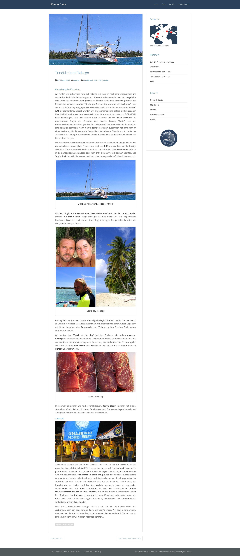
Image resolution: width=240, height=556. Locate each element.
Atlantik (153, 110)
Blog (156, 4)
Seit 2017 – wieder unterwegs (162, 62)
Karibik (105, 80)
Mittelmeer (154, 105)
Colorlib (171, 552)
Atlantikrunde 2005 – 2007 (160, 71)
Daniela (76, 80)
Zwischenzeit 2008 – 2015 (160, 76)
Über (164, 4)
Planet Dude (58, 4)
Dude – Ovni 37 (183, 4)
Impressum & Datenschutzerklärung (65, 552)
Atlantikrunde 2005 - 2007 (92, 80)
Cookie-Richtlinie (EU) (92, 552)
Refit (152, 81)
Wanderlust (154, 67)
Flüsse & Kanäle (156, 100)
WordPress (187, 552)
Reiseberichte (68, 524)
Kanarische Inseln (157, 114)
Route (171, 4)
